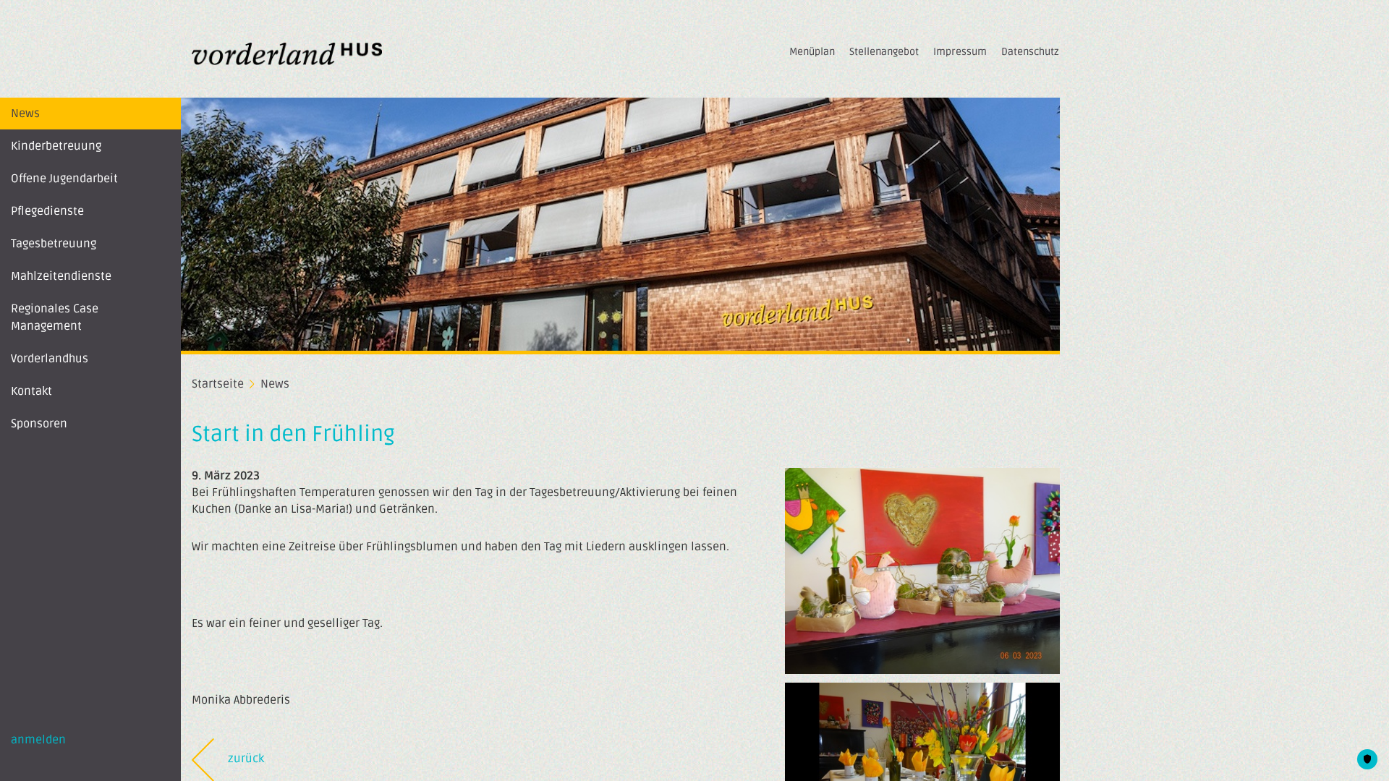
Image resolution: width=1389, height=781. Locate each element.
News (25, 113)
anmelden (38, 740)
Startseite (218, 384)
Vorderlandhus (49, 358)
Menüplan (812, 52)
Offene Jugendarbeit (64, 178)
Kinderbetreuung (56, 146)
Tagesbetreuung (53, 243)
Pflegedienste (47, 211)
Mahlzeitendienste (61, 276)
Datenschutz (1030, 52)
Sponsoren (39, 424)
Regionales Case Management (54, 317)
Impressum (960, 52)
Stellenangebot (884, 52)
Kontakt (31, 391)
